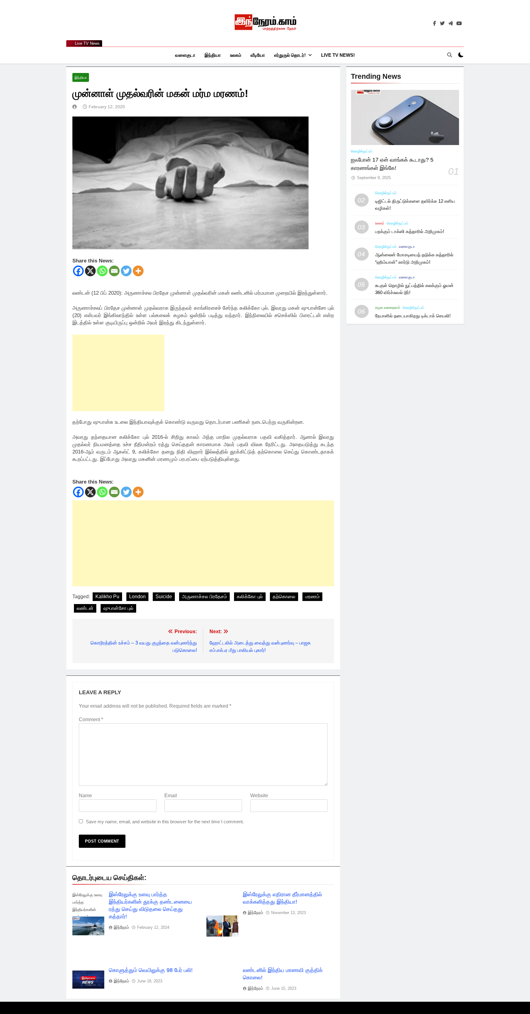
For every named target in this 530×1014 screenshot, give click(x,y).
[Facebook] (78, 271)
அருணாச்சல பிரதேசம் (204, 596)
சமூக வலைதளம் (387, 307)
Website (259, 795)
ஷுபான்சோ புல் (118, 608)
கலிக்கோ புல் (250, 596)
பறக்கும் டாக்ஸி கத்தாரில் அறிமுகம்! (409, 231)
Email (170, 795)
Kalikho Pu (107, 596)
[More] (138, 271)
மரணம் (312, 596)
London (137, 596)
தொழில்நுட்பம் (361, 151)
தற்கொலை (284, 596)
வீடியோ (258, 55)
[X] (90, 271)
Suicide (164, 596)
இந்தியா (213, 55)
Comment (91, 719)
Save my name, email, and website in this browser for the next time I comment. (165, 821)
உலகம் (235, 55)
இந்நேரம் (121, 927)
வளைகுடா (185, 55)
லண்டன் (85, 608)
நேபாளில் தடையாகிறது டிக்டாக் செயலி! (413, 315)
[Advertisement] (118, 373)
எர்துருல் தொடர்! (290, 55)
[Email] (114, 271)
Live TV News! (338, 55)
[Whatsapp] (102, 271)
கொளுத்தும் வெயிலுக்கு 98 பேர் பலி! (151, 970)
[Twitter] (126, 271)
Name (85, 795)
